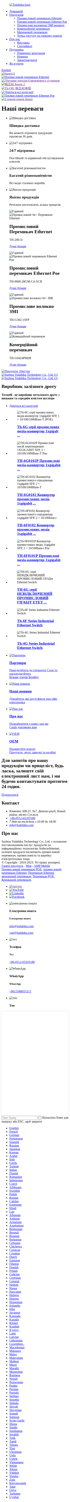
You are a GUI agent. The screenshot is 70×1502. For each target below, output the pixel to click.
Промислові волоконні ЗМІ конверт (41, 25)
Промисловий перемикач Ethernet (39, 18)
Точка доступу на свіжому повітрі (39, 35)
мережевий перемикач (16, 876)
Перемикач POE (43, 876)
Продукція (16, 14)
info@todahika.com (21, 926)
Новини (22, 56)
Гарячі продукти (12, 866)
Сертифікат (24, 46)
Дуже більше (17, 246)
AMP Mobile (42, 866)
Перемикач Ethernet (41, 872)
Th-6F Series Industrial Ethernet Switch (35, 623)
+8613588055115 (20, 991)
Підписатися (10, 794)
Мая (28, 866)
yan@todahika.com (21, 932)
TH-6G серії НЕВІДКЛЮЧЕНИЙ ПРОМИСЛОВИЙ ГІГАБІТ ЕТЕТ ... (34, 595)
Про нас (14, 39)
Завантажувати (27, 60)
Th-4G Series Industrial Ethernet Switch (36, 645)
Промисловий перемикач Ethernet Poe (42, 21)
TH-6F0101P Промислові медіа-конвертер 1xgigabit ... (38, 560)
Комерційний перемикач (33, 28)
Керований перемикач (16, 879)
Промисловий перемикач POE (22, 869)
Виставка (23, 42)
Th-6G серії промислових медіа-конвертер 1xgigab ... (38, 431)
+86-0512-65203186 (22, 962)
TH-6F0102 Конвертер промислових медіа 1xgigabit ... (35, 529)
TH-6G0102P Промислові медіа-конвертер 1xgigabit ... (38, 465)
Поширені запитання (31, 53)
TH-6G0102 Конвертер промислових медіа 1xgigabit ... (36, 499)
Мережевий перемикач (32, 32)
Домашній (16, 11)
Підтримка (16, 49)
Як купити (16, 63)
